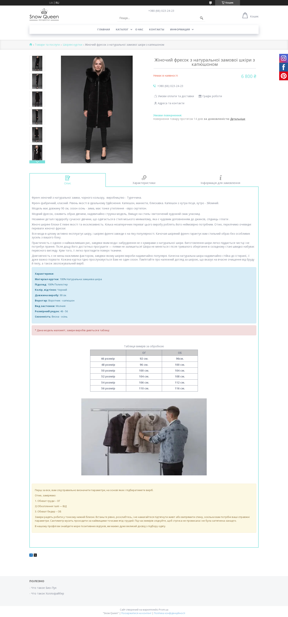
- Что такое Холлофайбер (46, 593)
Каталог (122, 29)
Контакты (156, 29)
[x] (35, 555)
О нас (139, 29)
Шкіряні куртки (72, 44)
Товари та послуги (47, 44)
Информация (180, 29)
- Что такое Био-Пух (42, 588)
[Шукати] (201, 18)
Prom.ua (163, 609)
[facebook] (31, 555)
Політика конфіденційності (169, 613)
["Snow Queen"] (44, 14)
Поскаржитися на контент (136, 613)
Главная (103, 29)
